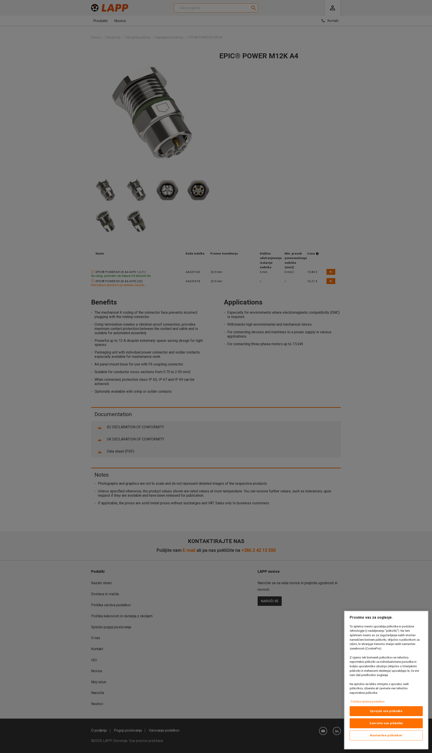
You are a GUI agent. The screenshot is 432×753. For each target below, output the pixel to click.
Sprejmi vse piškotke (386, 711)
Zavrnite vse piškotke (386, 723)
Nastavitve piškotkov (386, 735)
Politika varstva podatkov (368, 701)
